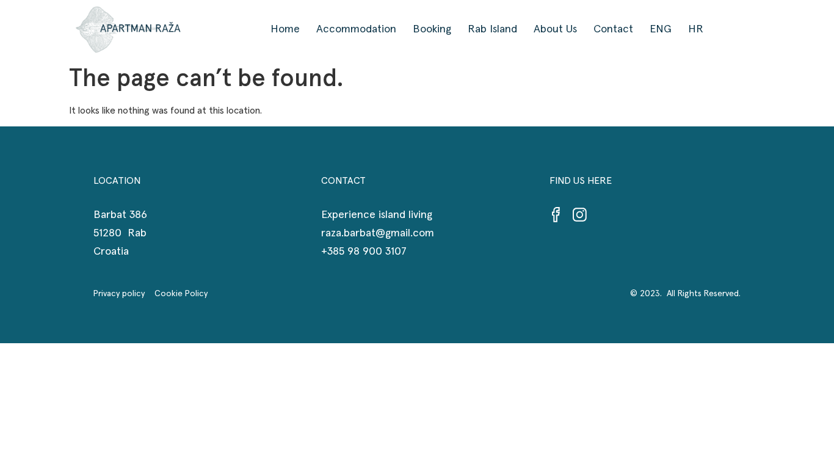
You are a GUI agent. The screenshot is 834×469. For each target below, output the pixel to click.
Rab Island (492, 29)
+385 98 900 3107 (364, 251)
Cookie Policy (181, 293)
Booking (432, 29)
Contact (613, 29)
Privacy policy (123, 293)
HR (695, 29)
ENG (661, 29)
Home (285, 29)
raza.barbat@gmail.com (377, 233)
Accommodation (356, 29)
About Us (555, 29)
